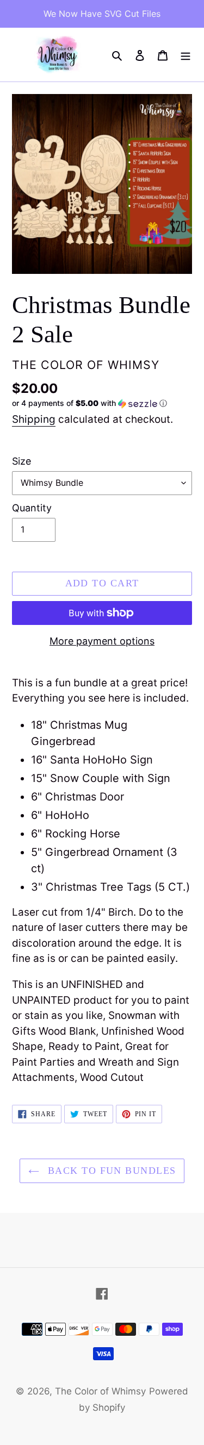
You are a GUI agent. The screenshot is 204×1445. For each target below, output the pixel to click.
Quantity (32, 508)
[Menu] (185, 54)
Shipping (33, 419)
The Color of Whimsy (100, 1391)
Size (21, 461)
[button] (89, 403)
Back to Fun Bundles (110, 1170)
